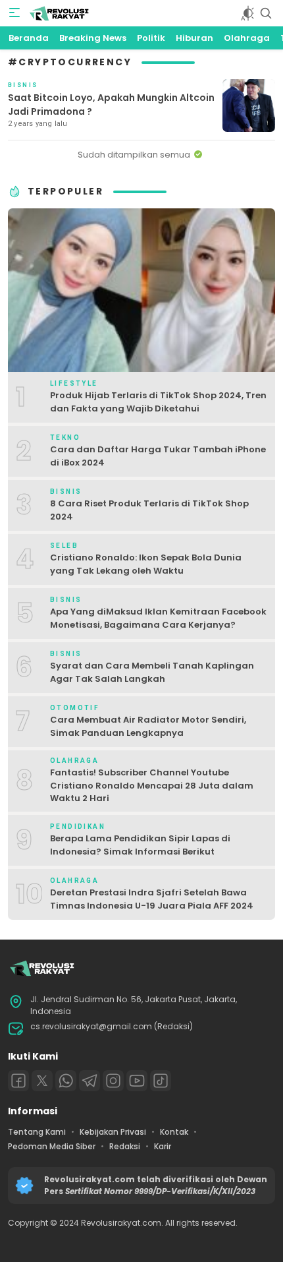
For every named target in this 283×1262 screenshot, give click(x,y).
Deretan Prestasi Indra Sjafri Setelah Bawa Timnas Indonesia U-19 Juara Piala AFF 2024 (151, 899)
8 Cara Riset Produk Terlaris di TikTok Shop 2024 (149, 510)
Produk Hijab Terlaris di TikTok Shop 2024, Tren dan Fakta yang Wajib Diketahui (158, 402)
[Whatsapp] (65, 1080)
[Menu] (14, 13)
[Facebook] (18, 1080)
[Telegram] (89, 1080)
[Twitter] (42, 1080)
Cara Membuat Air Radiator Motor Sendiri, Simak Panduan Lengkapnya (148, 726)
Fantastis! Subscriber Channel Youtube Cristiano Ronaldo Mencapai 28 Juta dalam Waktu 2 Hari (151, 785)
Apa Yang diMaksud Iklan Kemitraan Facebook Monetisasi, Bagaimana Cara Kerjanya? (158, 618)
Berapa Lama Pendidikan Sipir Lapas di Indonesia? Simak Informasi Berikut (140, 845)
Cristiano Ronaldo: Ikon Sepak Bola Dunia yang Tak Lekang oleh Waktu (146, 564)
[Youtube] (136, 1080)
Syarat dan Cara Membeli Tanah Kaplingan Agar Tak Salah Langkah (152, 672)
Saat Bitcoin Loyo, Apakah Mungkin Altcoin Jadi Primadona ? (111, 104)
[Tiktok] (160, 1080)
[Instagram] (113, 1080)
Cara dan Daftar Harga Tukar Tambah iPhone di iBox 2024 (158, 456)
